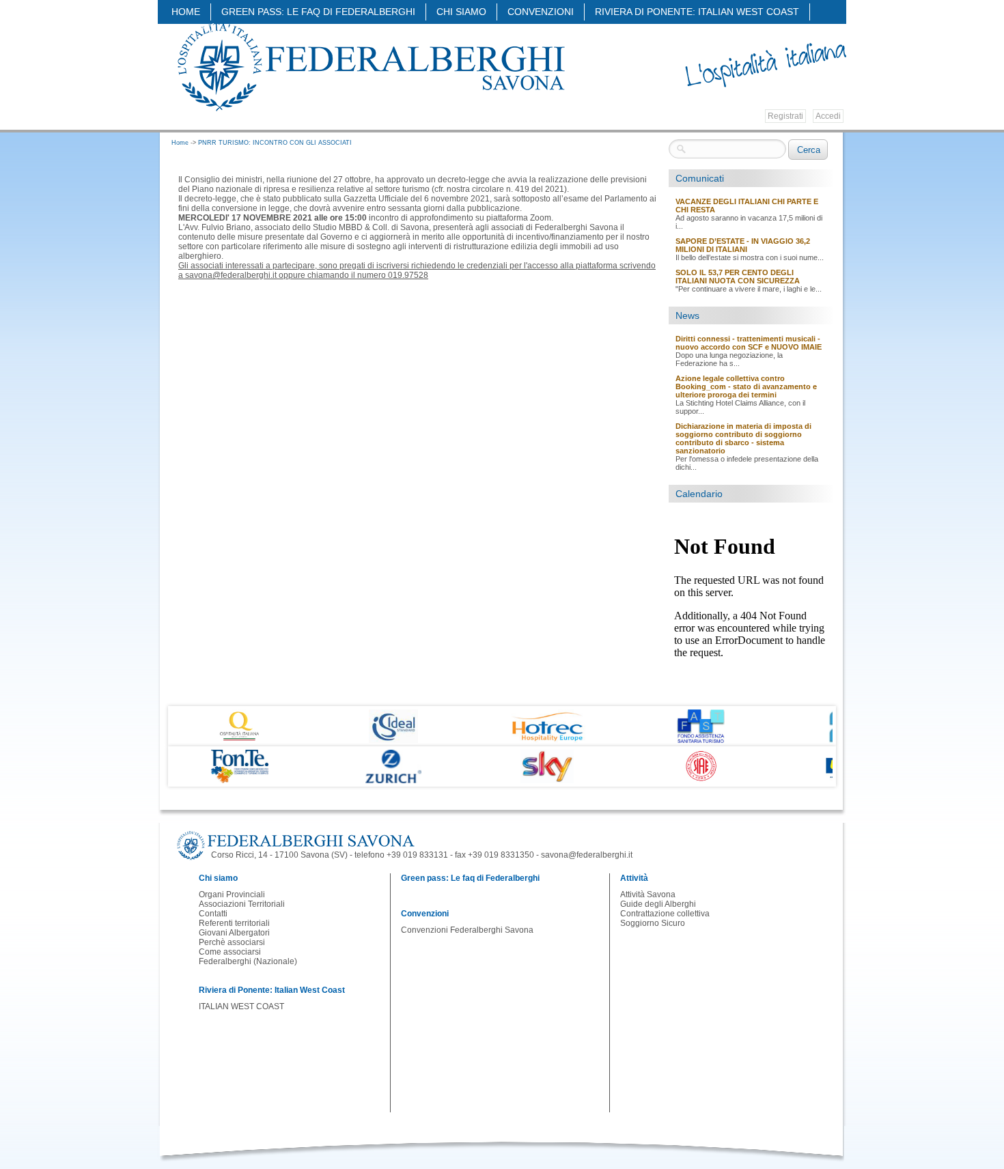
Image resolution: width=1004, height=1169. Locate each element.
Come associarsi (230, 952)
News (687, 315)
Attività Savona (647, 894)
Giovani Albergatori (234, 933)
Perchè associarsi (232, 942)
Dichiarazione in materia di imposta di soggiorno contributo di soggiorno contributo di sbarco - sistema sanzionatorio (743, 438)
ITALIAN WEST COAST (241, 1006)
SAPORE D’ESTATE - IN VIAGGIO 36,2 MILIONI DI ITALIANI (742, 245)
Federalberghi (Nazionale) (248, 961)
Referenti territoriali (234, 923)
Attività (196, 28)
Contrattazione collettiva (665, 913)
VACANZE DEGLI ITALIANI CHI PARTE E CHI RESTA (746, 205)
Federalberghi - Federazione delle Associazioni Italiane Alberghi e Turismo (370, 66)
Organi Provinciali (232, 894)
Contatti (213, 913)
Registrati (785, 116)
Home (185, 11)
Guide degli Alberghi (658, 904)
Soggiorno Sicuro (652, 923)
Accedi (828, 116)
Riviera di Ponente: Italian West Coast (697, 11)
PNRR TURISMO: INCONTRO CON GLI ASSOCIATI (275, 142)
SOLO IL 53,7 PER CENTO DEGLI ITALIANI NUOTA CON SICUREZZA (737, 276)
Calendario (699, 493)
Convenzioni (540, 11)
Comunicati (699, 178)
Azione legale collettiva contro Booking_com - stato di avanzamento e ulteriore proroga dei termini (746, 386)
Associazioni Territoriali (242, 904)
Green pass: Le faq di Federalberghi (318, 11)
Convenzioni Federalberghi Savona (467, 930)
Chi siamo (461, 11)
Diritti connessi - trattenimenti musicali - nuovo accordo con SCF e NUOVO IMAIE (748, 343)
